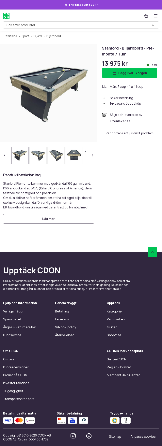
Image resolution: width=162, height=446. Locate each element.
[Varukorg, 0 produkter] (146, 16)
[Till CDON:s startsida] (6, 16)
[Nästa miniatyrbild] (92, 155)
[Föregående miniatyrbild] (4, 155)
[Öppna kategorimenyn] (155, 16)
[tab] (19, 155)
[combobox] (81, 25)
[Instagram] (73, 435)
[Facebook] (89, 435)
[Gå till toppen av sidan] (152, 252)
